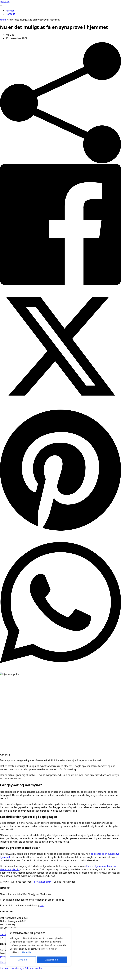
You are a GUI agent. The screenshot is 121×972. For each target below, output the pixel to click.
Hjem (3, 19)
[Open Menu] (1, 5)
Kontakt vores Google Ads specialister (21, 968)
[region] (38, 947)
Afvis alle (22, 959)
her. (42, 905)
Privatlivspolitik (42, 881)
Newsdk (5, 1)
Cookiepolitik (24, 952)
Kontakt (10, 13)
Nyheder (10, 10)
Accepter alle (51, 959)
